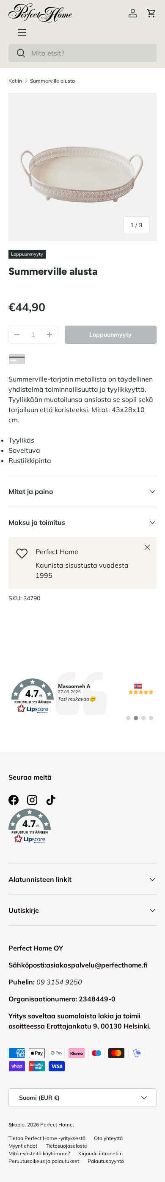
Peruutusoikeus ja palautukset (43, 1161)
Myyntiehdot (22, 1146)
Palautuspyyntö (106, 1161)
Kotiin (15, 81)
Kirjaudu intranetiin (100, 1153)
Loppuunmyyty (110, 334)
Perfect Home (56, 1124)
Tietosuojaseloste (66, 1146)
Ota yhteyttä (108, 1138)
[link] (82, 696)
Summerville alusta (52, 81)
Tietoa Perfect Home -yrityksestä (46, 1138)
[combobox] (82, 53)
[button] (151, 13)
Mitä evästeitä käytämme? (39, 1153)
